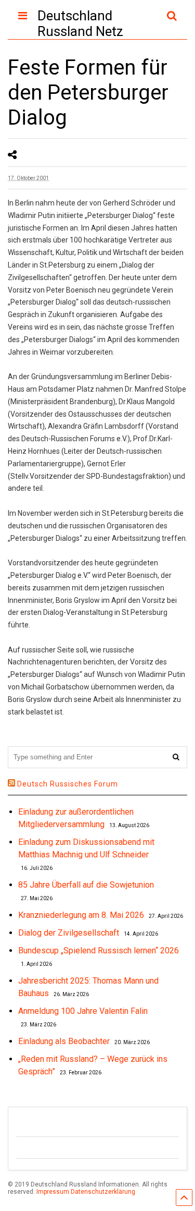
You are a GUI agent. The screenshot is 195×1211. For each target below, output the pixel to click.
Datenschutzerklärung (103, 1191)
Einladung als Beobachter (64, 1041)
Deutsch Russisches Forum (67, 784)
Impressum (52, 1191)
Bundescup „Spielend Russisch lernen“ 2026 (98, 950)
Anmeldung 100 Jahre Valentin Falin (83, 1011)
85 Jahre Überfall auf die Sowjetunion (86, 885)
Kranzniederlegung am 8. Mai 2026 (81, 915)
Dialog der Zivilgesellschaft (68, 933)
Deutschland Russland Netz (80, 23)
